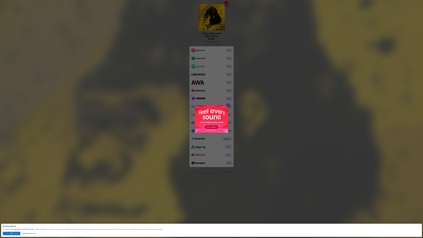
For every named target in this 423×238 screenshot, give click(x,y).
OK (11, 233)
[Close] (419, 226)
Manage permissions (29, 233)
